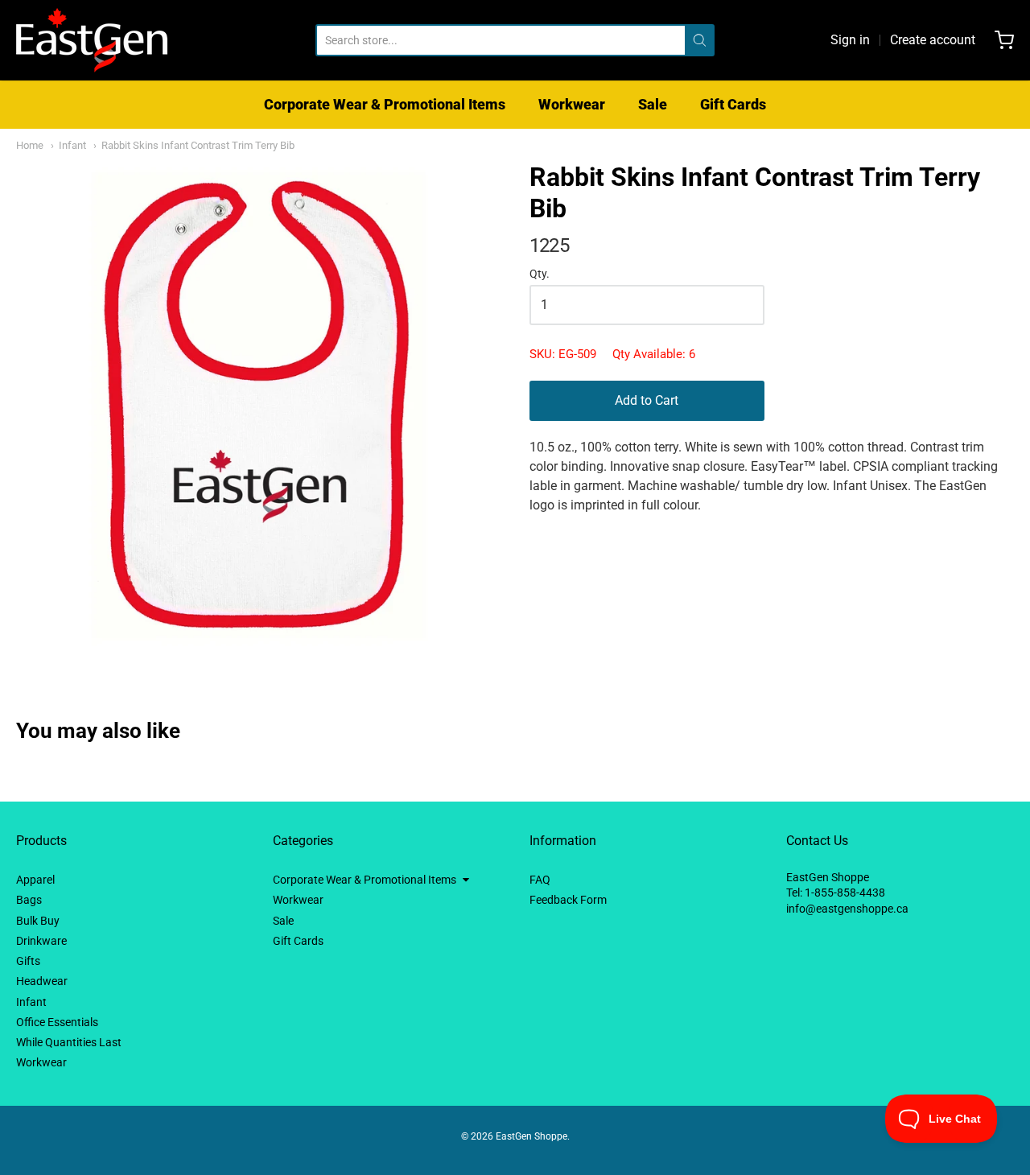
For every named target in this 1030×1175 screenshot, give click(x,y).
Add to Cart (646, 400)
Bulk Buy (38, 920)
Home (29, 145)
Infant (72, 145)
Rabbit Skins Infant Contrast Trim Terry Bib (198, 145)
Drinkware (41, 940)
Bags (29, 899)
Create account (932, 39)
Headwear (42, 981)
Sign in (850, 39)
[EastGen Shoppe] (91, 40)
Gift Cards (733, 104)
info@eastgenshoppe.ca (847, 908)
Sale (652, 104)
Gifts (28, 960)
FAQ (539, 879)
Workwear (571, 104)
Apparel (35, 879)
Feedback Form (568, 899)
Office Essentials (57, 1022)
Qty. (539, 274)
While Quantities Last (69, 1042)
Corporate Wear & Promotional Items (384, 104)
